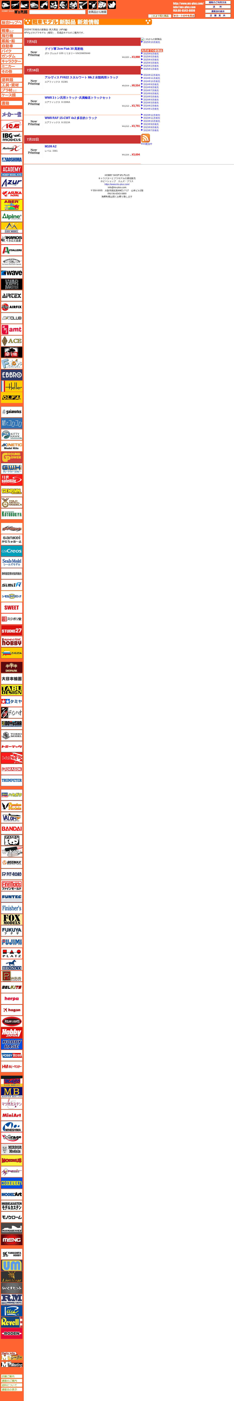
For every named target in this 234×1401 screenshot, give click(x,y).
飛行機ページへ (11, 35)
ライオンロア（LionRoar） (11, 1276)
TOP (14, 12)
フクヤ (11, 930)
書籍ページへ (11, 103)
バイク (44, 5)
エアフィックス (52, 82)
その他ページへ (11, 71)
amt (11, 329)
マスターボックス (11, 1092)
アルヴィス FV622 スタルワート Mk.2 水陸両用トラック (81, 77)
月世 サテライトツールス (11, 479)
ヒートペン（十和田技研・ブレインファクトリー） (11, 851)
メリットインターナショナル (11, 1171)
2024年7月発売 (151, 90)
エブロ (11, 374)
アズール (11, 182)
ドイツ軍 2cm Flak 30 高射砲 (64, 48)
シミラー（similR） (11, 584)
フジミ (11, 942)
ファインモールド (11, 885)
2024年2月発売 (151, 105)
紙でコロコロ (11, 423)
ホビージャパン (11, 1032)
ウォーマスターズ (11, 284)
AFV (11, 30)
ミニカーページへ (11, 66)
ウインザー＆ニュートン (11, 261)
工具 (83, 5)
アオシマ (11, 159)
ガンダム (63, 5)
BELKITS (11, 987)
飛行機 (15, 5)
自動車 (34, 5)
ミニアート (11, 1115)
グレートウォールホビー (11, 468)
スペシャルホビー (11, 641)
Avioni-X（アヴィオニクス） (11, 148)
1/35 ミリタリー (67, 53)
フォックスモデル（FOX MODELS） (11, 919)
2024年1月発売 (151, 109)
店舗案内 (218, 16)
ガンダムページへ (11, 56)
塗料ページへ (11, 79)
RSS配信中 (146, 144)
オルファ (11, 397)
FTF (11, 352)
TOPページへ (11, 22)
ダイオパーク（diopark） (11, 667)
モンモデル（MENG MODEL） (11, 1239)
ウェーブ (11, 272)
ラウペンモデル (11, 1299)
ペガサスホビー (11, 976)
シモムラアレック (11, 596)
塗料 (73, 5)
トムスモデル (11, 757)
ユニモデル (11, 1254)
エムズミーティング (12, 1364)
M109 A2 (50, 146)
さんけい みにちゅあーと (11, 539)
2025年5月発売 (151, 56)
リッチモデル (11, 1310)
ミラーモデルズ (11, 1149)
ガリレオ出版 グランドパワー (11, 457)
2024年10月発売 (152, 81)
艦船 (25, 5)
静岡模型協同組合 (11, 573)
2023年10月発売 (152, 121)
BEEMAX (11, 862)
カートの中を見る (184, 16)
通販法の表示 (11, 1389)
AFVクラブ (11, 318)
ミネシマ (11, 1126)
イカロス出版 (11, 238)
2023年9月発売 (151, 124)
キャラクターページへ (11, 61)
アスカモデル (11, 193)
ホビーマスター (11, 1066)
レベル (48, 151)
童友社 (11, 723)
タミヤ (11, 701)
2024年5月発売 (151, 96)
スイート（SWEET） (11, 607)
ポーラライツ (11, 1021)
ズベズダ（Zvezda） (11, 652)
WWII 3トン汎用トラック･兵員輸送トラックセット (78, 97)
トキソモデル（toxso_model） (11, 735)
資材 (93, 5)
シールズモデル (11, 562)
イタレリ (11, 250)
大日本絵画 (11, 678)
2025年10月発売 (152, 42)
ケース (102, 5)
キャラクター (54, 5)
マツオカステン (11, 1103)
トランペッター (11, 780)
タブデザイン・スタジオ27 (11, 690)
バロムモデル (11, 817)
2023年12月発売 (152, 115)
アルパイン (11, 216)
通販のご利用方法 (218, 2)
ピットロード (11, 874)
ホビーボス (11, 1055)
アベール (11, 204)
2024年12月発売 (152, 75)
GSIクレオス (11, 550)
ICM (11, 125)
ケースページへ (11, 95)
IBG (11, 137)
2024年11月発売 (152, 78)
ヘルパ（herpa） (11, 998)
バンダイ (11, 828)
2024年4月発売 (151, 99)
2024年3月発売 (151, 102)
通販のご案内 (11, 1381)
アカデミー (11, 171)
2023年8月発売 (151, 127)
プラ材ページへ (11, 90)
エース (11, 340)
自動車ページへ (11, 45)
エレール (11, 386)
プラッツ (11, 953)
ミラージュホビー (11, 1137)
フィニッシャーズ (11, 908)
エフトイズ (11, 363)
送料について (11, 1385)
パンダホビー (11, 840)
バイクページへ (11, 51)
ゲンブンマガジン (11, 491)
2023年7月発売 (151, 130)
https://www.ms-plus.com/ (117, 184)
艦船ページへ (11, 40)
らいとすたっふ (11, 1288)
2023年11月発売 (152, 118)
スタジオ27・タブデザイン (11, 630)
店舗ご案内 (11, 1376)
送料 (218, 7)
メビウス (11, 1160)
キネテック (11, 445)
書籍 (112, 5)
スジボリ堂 (11, 618)
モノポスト (11, 1228)
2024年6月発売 (151, 93)
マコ (11, 1081)
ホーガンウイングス (11, 1010)
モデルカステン (11, 1205)
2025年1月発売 (151, 69)
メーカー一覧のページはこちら (12, 114)
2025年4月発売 (151, 59)
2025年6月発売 (151, 53)
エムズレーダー (12, 1356)
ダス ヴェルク (51, 53)
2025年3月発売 (151, 63)
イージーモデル (11, 227)
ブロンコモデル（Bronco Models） (11, 964)
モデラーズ (11, 1183)
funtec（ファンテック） (11, 896)
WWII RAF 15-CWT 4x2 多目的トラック (71, 117)
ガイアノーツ (11, 411)
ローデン (11, 1333)
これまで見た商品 (160, 16)
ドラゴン (11, 769)
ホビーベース (11, 1044)
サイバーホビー (11, 528)
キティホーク (11, 434)
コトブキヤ (11, 513)
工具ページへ (11, 84)
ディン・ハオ (11, 712)
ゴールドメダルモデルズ (11, 502)
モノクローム (11, 1217)
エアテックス (11, 295)
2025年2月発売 (151, 66)
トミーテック (11, 746)
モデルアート (11, 1194)
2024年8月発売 (151, 87)
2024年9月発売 (151, 84)
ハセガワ (11, 794)
